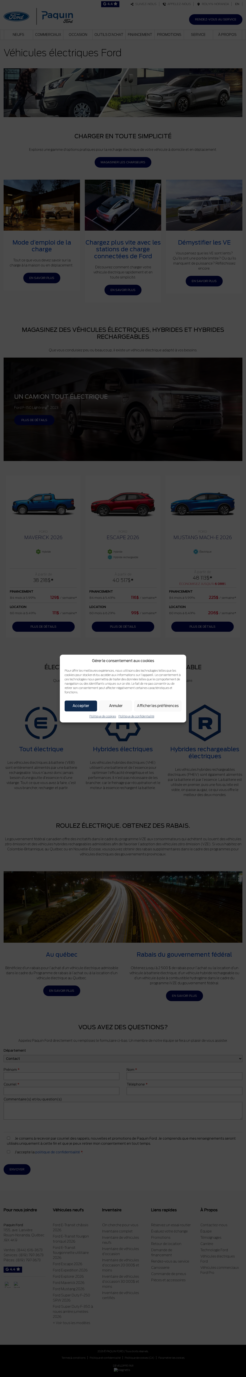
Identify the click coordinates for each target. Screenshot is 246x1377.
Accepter (81, 706)
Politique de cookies (102, 716)
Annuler (116, 706)
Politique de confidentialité (136, 716)
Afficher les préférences (158, 706)
